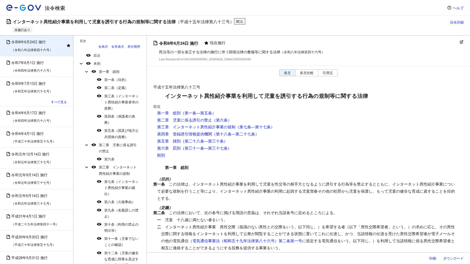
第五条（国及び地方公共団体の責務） (121, 133)
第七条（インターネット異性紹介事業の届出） (121, 187)
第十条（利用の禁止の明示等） (121, 227)
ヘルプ (458, 7)
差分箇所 (134, 46)
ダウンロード (453, 258)
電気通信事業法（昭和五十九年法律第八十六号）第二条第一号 (247, 240)
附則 (161, 155)
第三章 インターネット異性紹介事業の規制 (118, 170)
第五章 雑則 (169, 141)
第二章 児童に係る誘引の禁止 (118, 147)
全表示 (103, 46)
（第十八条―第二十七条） (235, 134)
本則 (97, 63)
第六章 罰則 (169, 148)
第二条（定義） (116, 87)
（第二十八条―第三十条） (204, 141)
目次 (97, 55)
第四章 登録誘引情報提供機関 (184, 134)
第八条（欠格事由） (119, 201)
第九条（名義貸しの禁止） (121, 213)
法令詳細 (457, 22)
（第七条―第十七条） (255, 127)
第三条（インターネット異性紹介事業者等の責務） (121, 101)
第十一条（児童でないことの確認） (121, 241)
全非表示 (117, 46)
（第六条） (222, 120)
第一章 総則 (109, 71)
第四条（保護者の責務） (119, 119)
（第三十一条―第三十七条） (206, 148)
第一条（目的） (116, 79)
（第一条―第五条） (198, 113)
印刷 (432, 258)
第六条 (109, 158)
